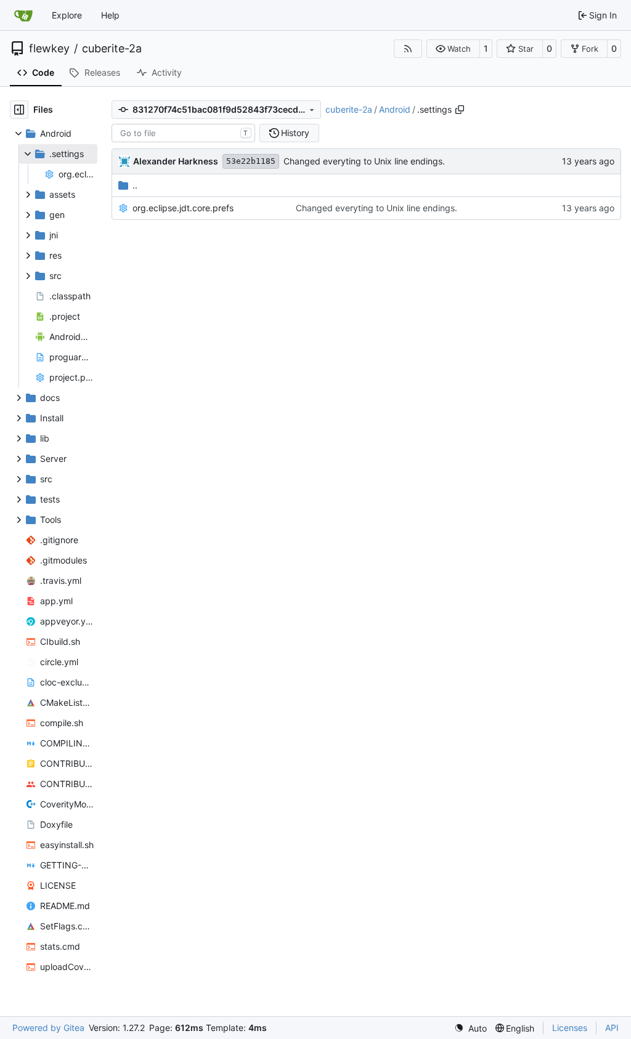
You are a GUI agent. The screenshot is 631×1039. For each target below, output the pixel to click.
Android (394, 109)
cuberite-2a (112, 48)
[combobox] (183, 133)
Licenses (569, 1027)
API (612, 1027)
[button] (453, 48)
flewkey (49, 48)
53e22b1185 (250, 161)
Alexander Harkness (175, 161)
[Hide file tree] (19, 109)
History (295, 132)
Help (110, 15)
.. (134, 185)
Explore (67, 15)
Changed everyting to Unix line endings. (364, 161)
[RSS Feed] (408, 48)
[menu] (470, 1028)
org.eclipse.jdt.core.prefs (183, 208)
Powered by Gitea (48, 1027)
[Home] (23, 15)
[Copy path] (459, 109)
